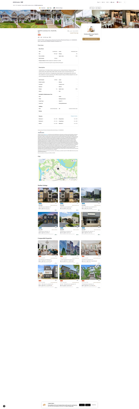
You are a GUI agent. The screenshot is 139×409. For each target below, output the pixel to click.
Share (99, 8)
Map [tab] (50, 8)
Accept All (82, 405)
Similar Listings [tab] (59, 8)
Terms (67, 406)
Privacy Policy (71, 406)
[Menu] (125, 2)
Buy (98, 2)
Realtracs (45, 134)
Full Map (74, 179)
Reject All (88, 405)
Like (93, 8)
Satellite (74, 160)
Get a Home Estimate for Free (91, 39)
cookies (52, 404)
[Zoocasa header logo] (18, 2)
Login (113, 2)
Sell (107, 2)
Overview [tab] (43, 8)
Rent (103, 2)
